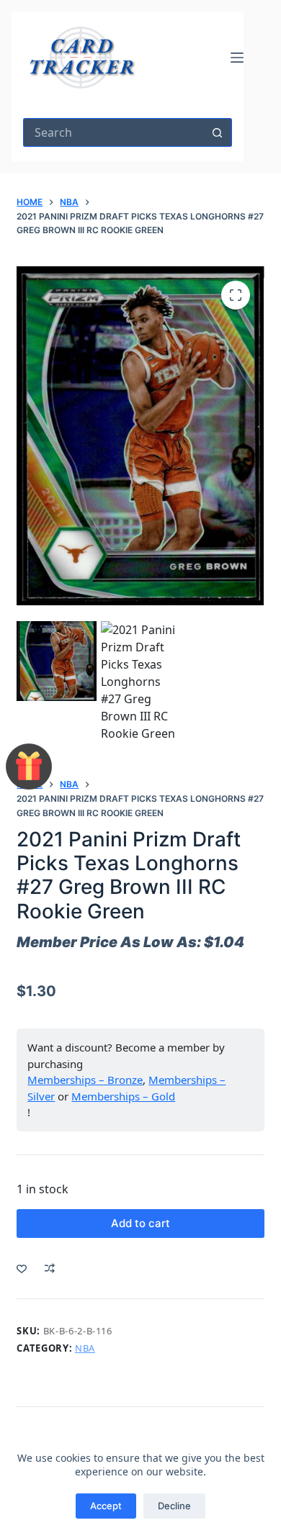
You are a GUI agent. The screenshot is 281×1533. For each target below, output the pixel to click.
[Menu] (237, 57)
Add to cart (140, 1223)
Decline (174, 1505)
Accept (106, 1505)
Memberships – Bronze (85, 1079)
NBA (85, 1348)
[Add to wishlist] (22, 1268)
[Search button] (217, 132)
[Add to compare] (50, 1268)
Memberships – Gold (123, 1096)
